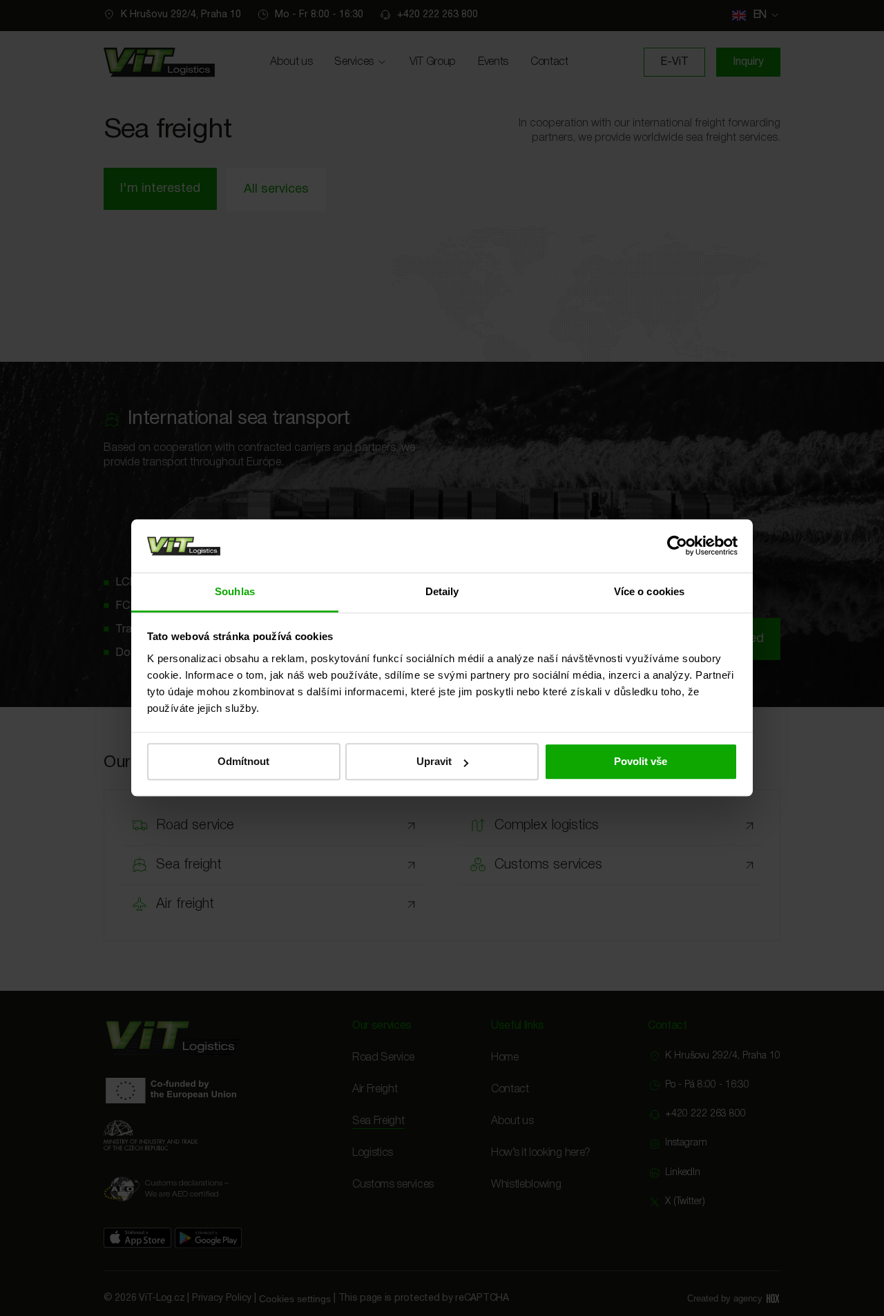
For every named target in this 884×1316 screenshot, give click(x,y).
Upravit (434, 762)
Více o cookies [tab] (649, 591)
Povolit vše (640, 762)
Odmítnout (243, 762)
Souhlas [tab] (235, 591)
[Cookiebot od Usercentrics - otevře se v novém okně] (677, 546)
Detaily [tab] (442, 591)
